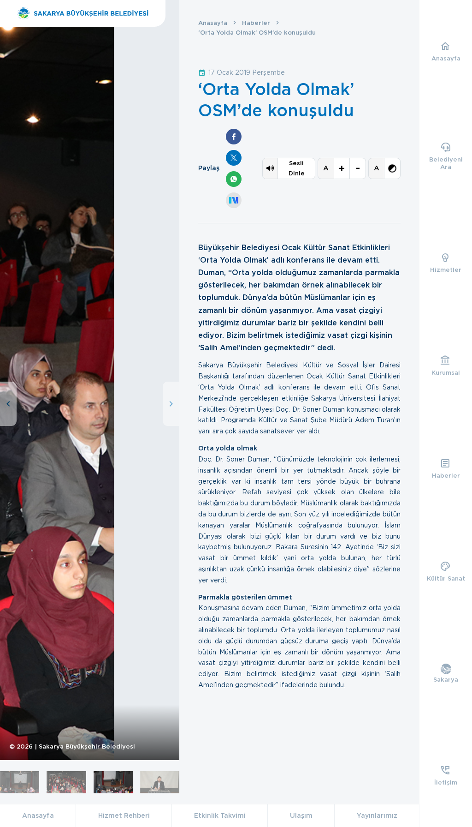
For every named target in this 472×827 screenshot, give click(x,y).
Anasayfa (212, 22)
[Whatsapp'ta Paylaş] (234, 179)
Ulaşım (301, 815)
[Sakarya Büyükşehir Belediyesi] (83, 13)
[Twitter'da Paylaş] (234, 158)
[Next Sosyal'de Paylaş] (234, 200)
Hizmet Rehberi (124, 815)
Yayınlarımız (377, 815)
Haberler (256, 22)
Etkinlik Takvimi (220, 815)
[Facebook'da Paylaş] (234, 136)
